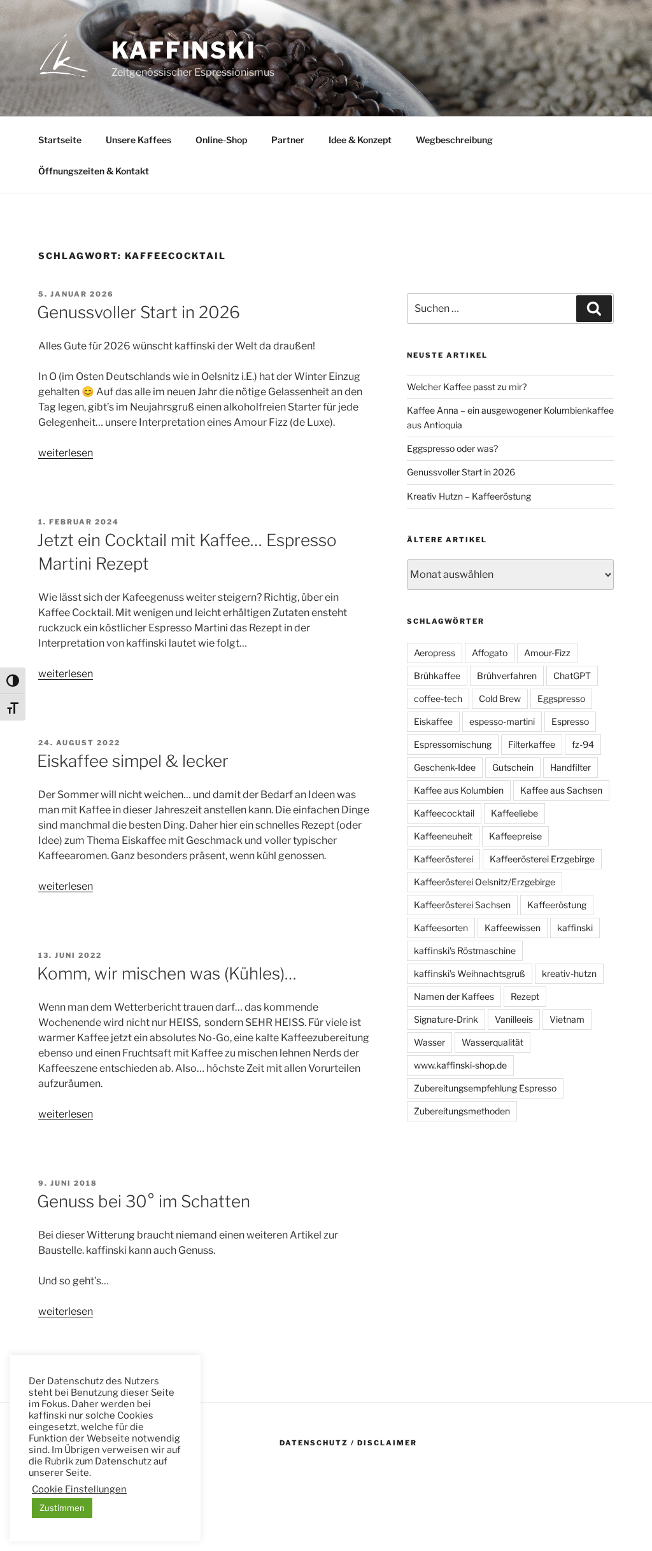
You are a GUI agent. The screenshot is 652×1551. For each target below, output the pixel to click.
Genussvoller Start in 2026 (138, 312)
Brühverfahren (507, 675)
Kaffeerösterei (443, 858)
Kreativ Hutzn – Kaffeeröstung (469, 496)
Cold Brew (500, 698)
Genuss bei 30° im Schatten (143, 1201)
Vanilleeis (514, 1019)
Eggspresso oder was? (452, 448)
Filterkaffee (531, 744)
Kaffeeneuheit (443, 836)
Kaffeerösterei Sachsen (462, 904)
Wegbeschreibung (454, 139)
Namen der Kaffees (454, 996)
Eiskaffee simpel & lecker (133, 761)
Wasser (429, 1042)
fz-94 (583, 744)
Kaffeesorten (441, 927)
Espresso (570, 721)
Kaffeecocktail (444, 813)
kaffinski (184, 50)
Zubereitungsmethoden (462, 1110)
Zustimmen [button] (62, 1508)
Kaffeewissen (513, 927)
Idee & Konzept (360, 139)
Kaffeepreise (515, 836)
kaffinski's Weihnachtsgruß (469, 973)
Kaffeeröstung (556, 904)
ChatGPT (572, 675)
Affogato (489, 652)
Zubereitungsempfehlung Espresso (485, 1088)
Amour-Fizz (547, 652)
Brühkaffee (437, 675)
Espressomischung (453, 744)
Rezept (525, 996)
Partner (287, 139)
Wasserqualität (492, 1042)
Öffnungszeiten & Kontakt (93, 170)
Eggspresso (561, 698)
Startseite (60, 139)
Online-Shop (221, 139)
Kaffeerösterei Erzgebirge (542, 858)
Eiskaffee (433, 721)
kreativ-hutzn (569, 973)
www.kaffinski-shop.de (460, 1065)
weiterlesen (65, 453)
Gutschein (513, 767)
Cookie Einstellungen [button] (79, 1489)
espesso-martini (502, 721)
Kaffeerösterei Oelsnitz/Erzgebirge (484, 881)
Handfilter (570, 767)
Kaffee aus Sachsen (561, 790)
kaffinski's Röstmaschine (465, 950)
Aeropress (434, 652)
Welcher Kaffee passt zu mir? (467, 386)
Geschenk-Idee (445, 767)
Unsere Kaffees (138, 139)
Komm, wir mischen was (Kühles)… (167, 973)
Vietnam (567, 1019)
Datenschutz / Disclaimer (348, 1442)
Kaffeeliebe (514, 813)
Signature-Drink (446, 1019)
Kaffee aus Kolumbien (459, 790)
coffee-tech (438, 698)
